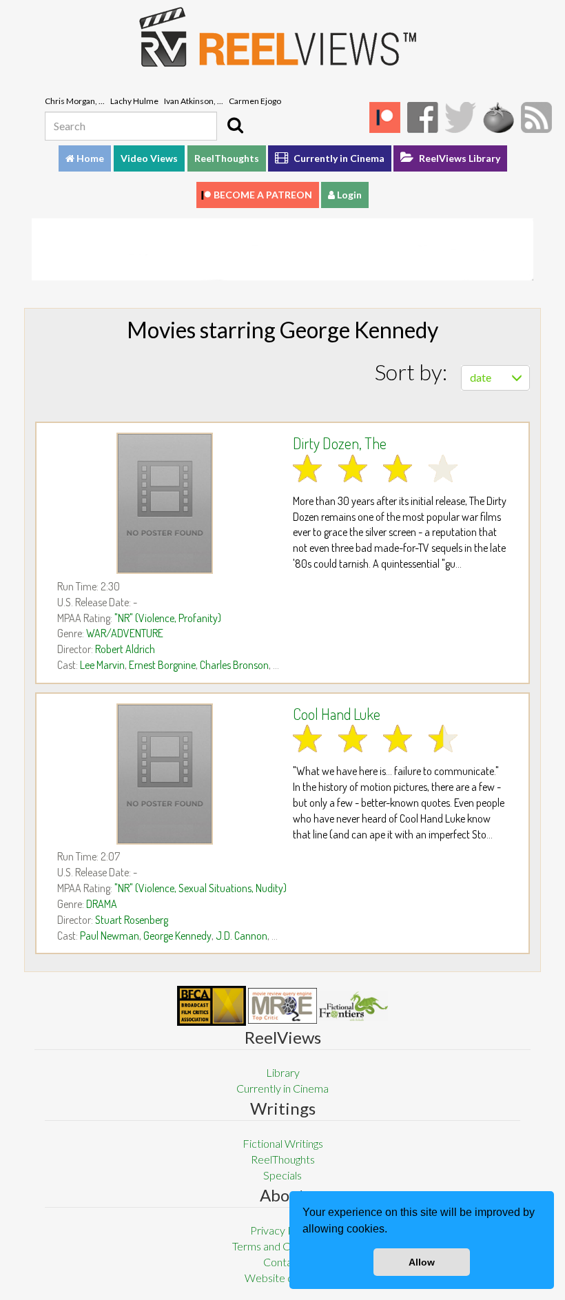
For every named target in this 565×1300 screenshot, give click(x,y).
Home (89, 158)
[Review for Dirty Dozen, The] (164, 503)
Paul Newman (109, 935)
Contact (282, 1261)
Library (283, 1072)
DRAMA (101, 904)
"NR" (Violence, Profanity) (167, 618)
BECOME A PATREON (263, 194)
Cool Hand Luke (336, 713)
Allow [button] (422, 1262)
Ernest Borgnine (162, 665)
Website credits (282, 1277)
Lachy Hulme (134, 101)
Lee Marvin (102, 665)
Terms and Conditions (282, 1245)
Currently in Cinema (337, 158)
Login (348, 194)
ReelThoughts (226, 158)
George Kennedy (177, 935)
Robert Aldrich (125, 649)
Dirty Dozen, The (340, 443)
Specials (282, 1175)
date (480, 377)
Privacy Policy (283, 1230)
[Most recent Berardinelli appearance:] (353, 1006)
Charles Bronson (234, 665)
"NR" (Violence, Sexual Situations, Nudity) (200, 888)
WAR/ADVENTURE (124, 633)
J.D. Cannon (241, 935)
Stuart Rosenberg (131, 920)
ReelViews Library (458, 158)
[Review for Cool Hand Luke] (164, 774)
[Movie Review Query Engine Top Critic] (282, 1006)
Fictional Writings (283, 1143)
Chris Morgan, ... (75, 101)
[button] (392, 1230)
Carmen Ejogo (255, 101)
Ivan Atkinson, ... (193, 101)
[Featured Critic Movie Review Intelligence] (211, 1006)
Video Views (149, 158)
